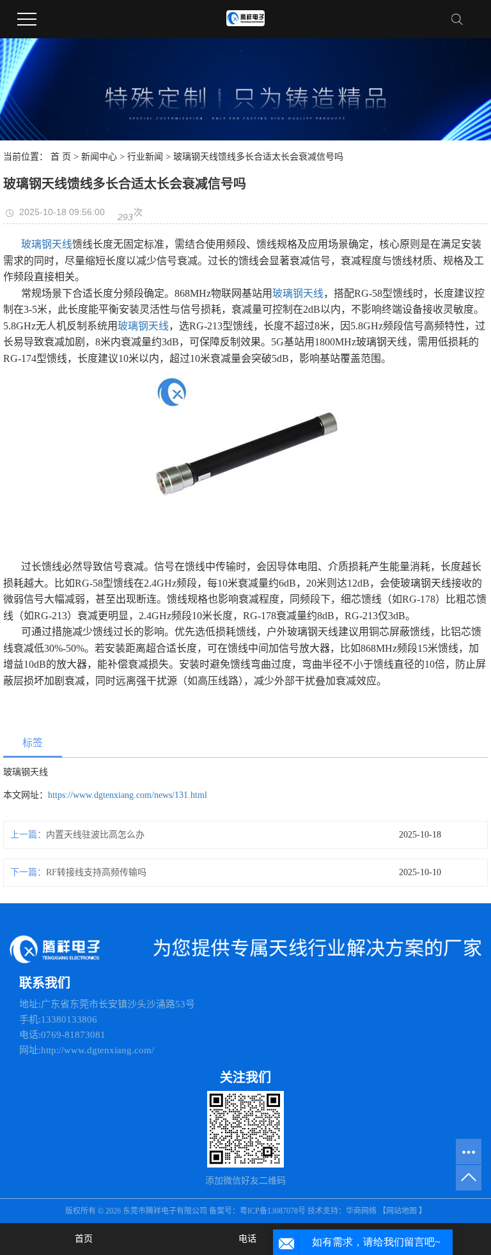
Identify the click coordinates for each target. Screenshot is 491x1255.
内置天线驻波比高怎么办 (95, 834)
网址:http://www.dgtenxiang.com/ (86, 1050)
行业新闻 (145, 157)
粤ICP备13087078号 (274, 1210)
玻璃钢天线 (46, 244)
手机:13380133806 (58, 1019)
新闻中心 (99, 157)
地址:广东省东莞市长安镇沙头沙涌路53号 (107, 1004)
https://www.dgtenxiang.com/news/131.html (127, 795)
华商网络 (361, 1210)
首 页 (61, 157)
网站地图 (401, 1210)
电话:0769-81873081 (62, 1035)
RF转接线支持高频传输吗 (96, 872)
